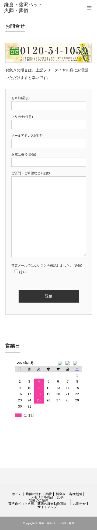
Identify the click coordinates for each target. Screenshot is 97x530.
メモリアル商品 (42, 497)
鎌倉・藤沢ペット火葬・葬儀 (56, 523)
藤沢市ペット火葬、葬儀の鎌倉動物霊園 (37, 503)
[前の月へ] (58, 363)
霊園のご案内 (38, 500)
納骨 (49, 494)
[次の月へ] (77, 363)
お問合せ (79, 503)
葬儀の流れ (34, 494)
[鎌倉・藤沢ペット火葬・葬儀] (23, 7)
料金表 (60, 494)
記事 (60, 497)
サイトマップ (47, 507)
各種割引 (75, 494)
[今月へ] (67, 363)
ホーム (17, 494)
